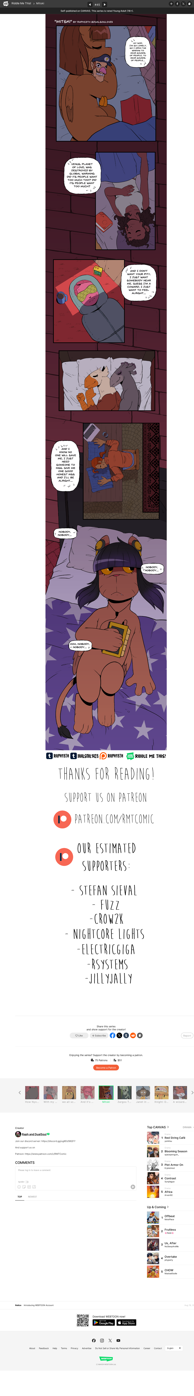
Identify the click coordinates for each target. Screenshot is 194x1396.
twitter (110, 1340)
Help (55, 1348)
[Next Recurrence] (192, 1092)
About (32, 1348)
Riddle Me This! (21, 3)
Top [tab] (20, 1197)
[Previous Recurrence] (20, 1092)
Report (187, 1035)
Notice (18, 1305)
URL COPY (189, 3)
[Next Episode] (104, 4)
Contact (158, 1348)
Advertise (86, 1348)
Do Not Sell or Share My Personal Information (117, 1348)
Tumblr (126, 1035)
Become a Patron (106, 1067)
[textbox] (75, 1173)
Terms (64, 1348)
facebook (94, 1340)
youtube (118, 1340)
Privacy (74, 1348)
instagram (102, 1340)
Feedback (44, 1348)
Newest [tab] (32, 1197)
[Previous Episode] (90, 4)
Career (147, 1348)
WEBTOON (5, 3)
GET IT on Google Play (104, 1322)
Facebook (177, 3)
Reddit (133, 1035)
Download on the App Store (126, 1322)
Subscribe (171, 3)
